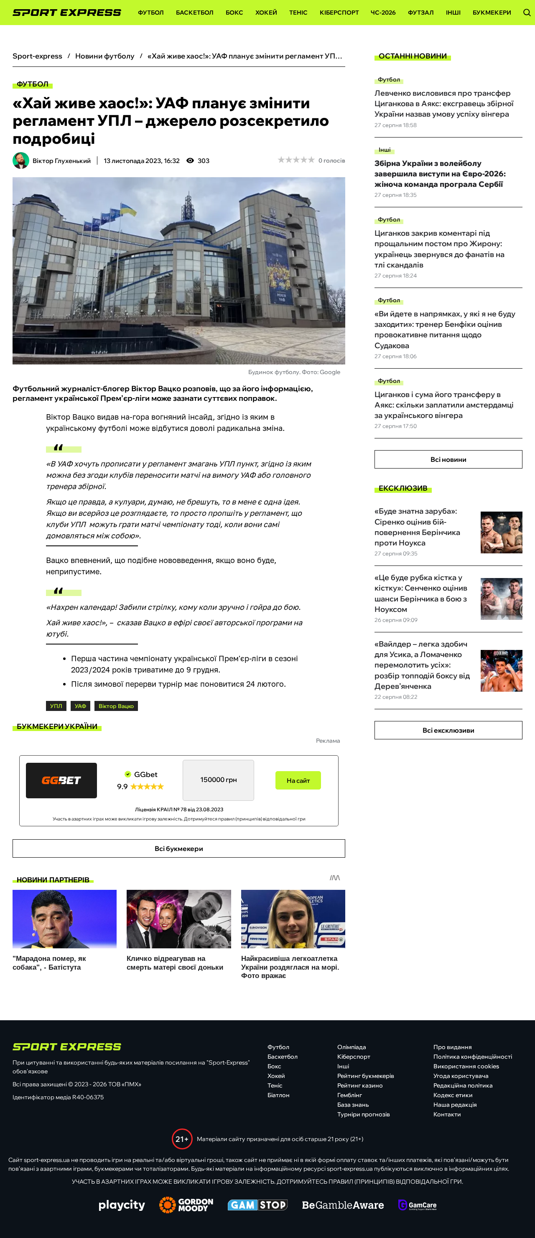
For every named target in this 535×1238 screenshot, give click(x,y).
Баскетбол (195, 12)
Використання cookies (466, 1066)
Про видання (452, 1047)
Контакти (447, 1114)
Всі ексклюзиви (448, 730)
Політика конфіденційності (472, 1056)
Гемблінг (349, 1095)
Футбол (151, 12)
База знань (353, 1104)
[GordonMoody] (186, 1206)
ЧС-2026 (383, 12)
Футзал (421, 12)
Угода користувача (461, 1076)
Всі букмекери (179, 848)
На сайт (298, 781)
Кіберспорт (339, 12)
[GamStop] (257, 1206)
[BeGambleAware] (343, 1206)
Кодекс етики (453, 1095)
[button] (527, 13)
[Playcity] (122, 1206)
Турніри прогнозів (363, 1114)
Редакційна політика (463, 1085)
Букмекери (492, 12)
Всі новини (448, 459)
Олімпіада (351, 1047)
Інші (453, 12)
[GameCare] (417, 1206)
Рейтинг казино (360, 1085)
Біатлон (279, 1095)
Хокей (266, 12)
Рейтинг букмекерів (365, 1076)
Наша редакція (455, 1104)
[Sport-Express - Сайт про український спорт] (62, 12)
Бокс (234, 12)
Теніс (298, 12)
